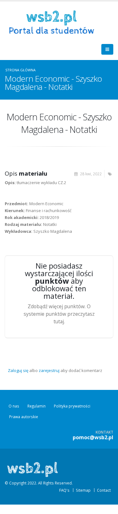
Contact (104, 490)
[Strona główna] (54, 22)
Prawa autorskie (23, 416)
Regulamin (36, 405)
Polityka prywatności (72, 405)
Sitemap (83, 490)
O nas (13, 405)
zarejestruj (49, 370)
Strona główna (20, 70)
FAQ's (64, 490)
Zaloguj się (18, 370)
